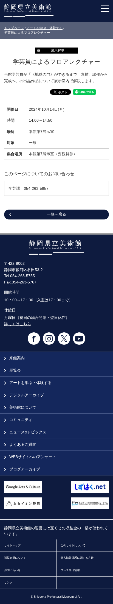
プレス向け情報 (70, 570)
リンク (8, 582)
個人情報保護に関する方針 (77, 557)
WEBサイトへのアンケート (32, 457)
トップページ (14, 28)
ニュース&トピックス (27, 432)
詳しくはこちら (17, 324)
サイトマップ (12, 545)
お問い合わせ (12, 570)
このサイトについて (73, 545)
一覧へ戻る (56, 214)
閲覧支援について (15, 557)
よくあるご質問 (22, 444)
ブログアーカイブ (24, 469)
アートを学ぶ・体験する (44, 28)
